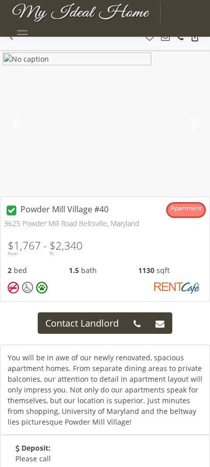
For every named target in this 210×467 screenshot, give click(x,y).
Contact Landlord (82, 323)
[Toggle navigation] (22, 34)
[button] (150, 37)
